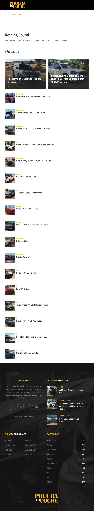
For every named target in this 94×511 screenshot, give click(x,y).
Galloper (19, 174)
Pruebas (28, 454)
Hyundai (19, 350)
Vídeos (28, 440)
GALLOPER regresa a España (27, 176)
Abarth (50, 454)
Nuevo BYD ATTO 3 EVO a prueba (29, 320)
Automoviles (30, 445)
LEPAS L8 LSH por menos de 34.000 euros (32, 224)
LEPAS (18, 222)
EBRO (18, 270)
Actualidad (9, 440)
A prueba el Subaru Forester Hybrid (29, 192)
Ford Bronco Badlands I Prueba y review (24, 80)
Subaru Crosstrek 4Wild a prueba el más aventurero (35, 144)
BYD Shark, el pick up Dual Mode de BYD (31, 336)
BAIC (17, 286)
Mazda (18, 206)
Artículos (51, 445)
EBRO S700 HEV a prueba (26, 272)
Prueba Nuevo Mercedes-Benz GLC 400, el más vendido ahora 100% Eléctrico (67, 79)
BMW (49, 482)
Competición (30, 449)
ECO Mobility (55, 72)
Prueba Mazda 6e (22, 240)
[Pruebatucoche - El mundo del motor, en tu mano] (18, 4)
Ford (10, 75)
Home (7, 14)
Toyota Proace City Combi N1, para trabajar (32, 304)
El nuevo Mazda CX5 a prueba (27, 208)
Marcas (8, 454)
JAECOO (19, 126)
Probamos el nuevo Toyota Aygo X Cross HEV (33, 96)
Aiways (50, 458)
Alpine (50, 468)
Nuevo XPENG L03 (23, 256)
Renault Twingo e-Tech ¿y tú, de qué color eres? (34, 160)
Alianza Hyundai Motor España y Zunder (31, 112)
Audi (49, 472)
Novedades (10, 445)
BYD (17, 318)
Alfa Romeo (52, 463)
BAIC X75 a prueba (23, 288)
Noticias (19, 94)
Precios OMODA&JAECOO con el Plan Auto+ (33, 128)
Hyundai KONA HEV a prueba (27, 353)
